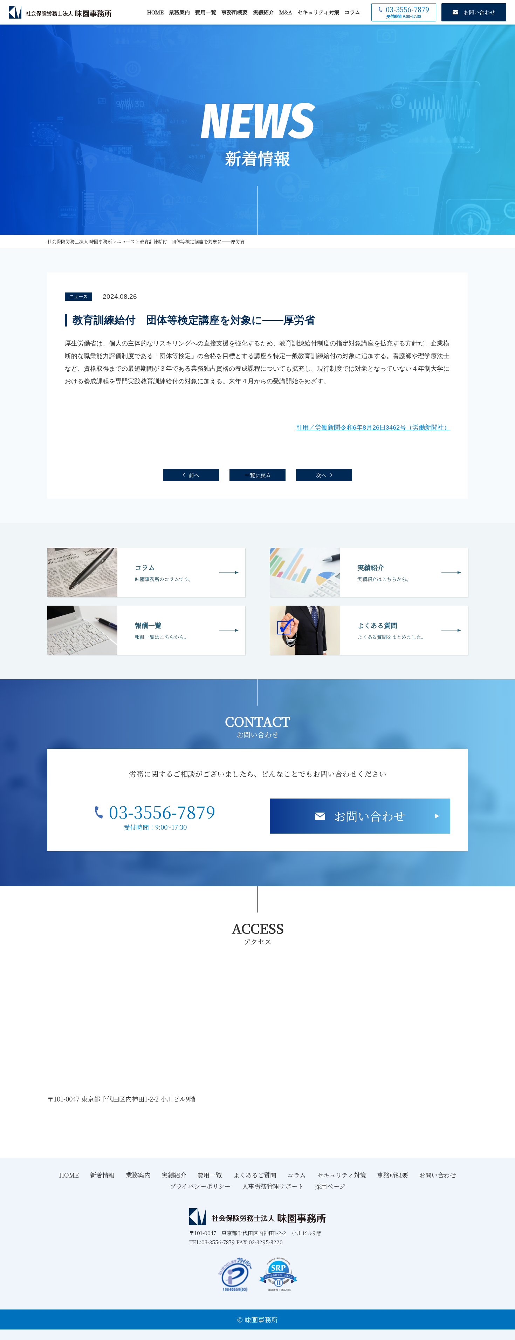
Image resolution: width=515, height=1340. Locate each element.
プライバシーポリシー (200, 1186)
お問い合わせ (369, 815)
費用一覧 (205, 12)
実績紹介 (263, 12)
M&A (285, 12)
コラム (352, 12)
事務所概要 (234, 12)
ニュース (78, 296)
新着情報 (102, 1174)
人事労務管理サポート (273, 1186)
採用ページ (330, 1186)
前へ (194, 475)
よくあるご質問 (254, 1174)
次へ (321, 475)
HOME (155, 12)
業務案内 (179, 12)
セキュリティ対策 (318, 12)
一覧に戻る (258, 475)
